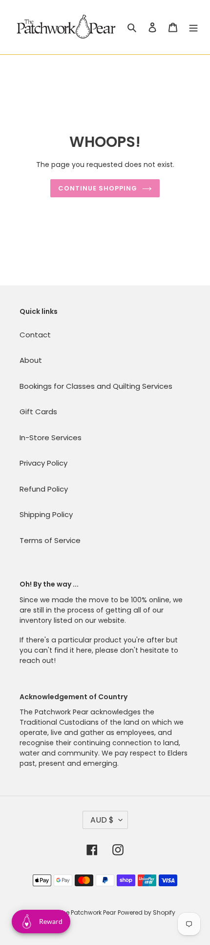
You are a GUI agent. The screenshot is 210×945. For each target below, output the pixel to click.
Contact (35, 335)
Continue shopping (98, 188)
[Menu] (193, 27)
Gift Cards (38, 411)
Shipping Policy (46, 514)
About (31, 360)
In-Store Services (51, 437)
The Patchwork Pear (87, 912)
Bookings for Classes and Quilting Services (96, 386)
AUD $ (102, 820)
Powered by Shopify (146, 912)
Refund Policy (44, 489)
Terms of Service (50, 540)
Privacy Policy (43, 463)
